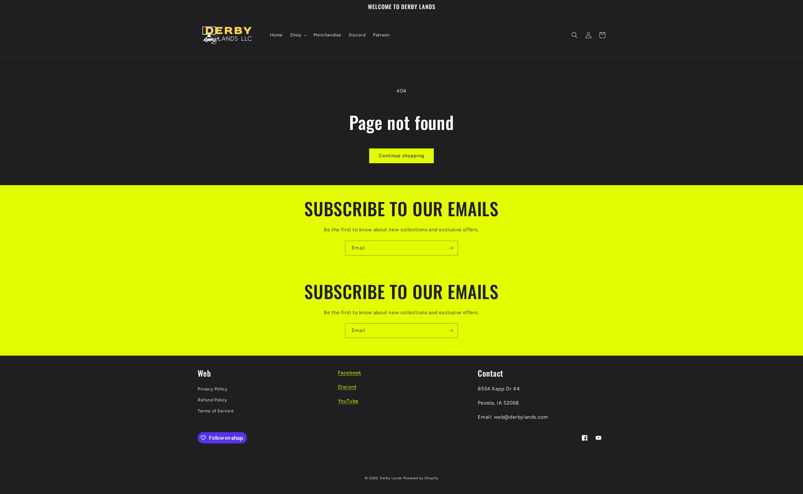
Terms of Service (216, 411)
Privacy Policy (212, 389)
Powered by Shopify (421, 478)
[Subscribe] (451, 248)
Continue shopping (401, 155)
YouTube (348, 401)
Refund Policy (212, 400)
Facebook (349, 373)
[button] (298, 35)
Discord (347, 387)
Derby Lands (391, 478)
